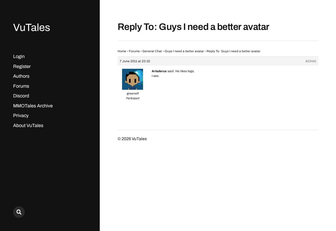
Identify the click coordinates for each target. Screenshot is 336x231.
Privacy (21, 115)
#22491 (311, 61)
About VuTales (28, 125)
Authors (21, 76)
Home (122, 51)
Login (19, 56)
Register (22, 66)
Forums (21, 86)
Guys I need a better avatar (184, 51)
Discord (21, 95)
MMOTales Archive (33, 105)
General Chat (152, 51)
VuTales (31, 27)
